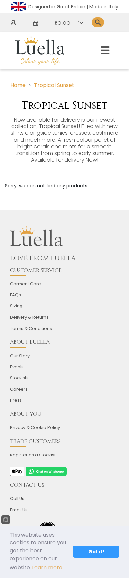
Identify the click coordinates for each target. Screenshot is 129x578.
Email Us (19, 510)
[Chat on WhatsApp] (46, 471)
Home (18, 85)
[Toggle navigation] (105, 50)
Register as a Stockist (33, 455)
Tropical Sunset (54, 85)
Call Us (17, 498)
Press (16, 400)
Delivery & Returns (29, 317)
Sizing (16, 306)
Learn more (47, 567)
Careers (19, 389)
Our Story (20, 356)
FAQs (15, 295)
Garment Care (25, 284)
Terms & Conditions (31, 328)
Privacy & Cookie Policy (35, 427)
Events (17, 367)
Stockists (19, 378)
